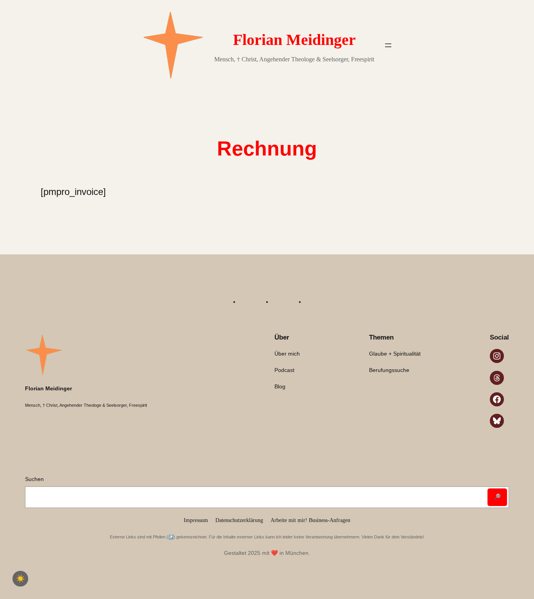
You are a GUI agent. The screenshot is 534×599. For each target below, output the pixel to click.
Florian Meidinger (294, 39)
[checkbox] (20, 578)
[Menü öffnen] (388, 45)
